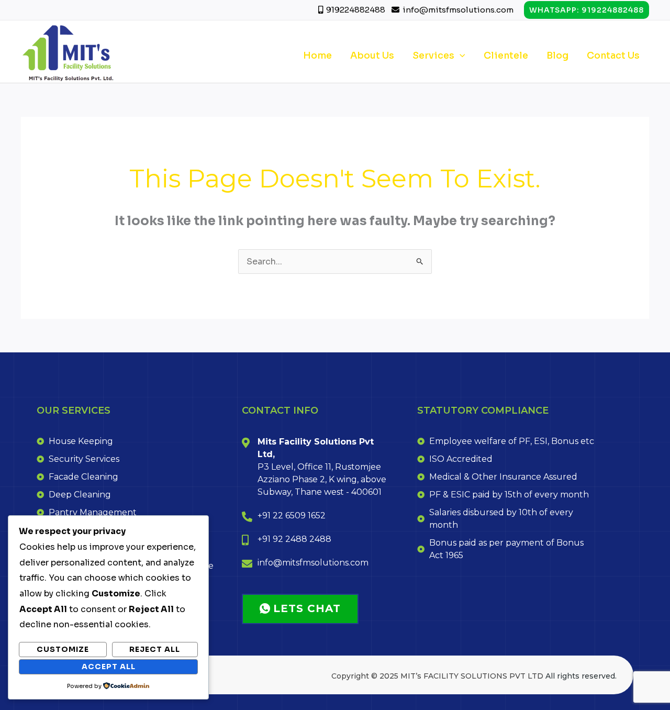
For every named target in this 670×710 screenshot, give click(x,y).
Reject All (154, 649)
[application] (459, 55)
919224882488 (356, 10)
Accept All (109, 666)
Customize (63, 649)
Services (433, 55)
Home (317, 55)
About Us (372, 55)
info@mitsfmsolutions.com (458, 10)
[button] (586, 10)
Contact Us (613, 55)
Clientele (506, 55)
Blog (557, 55)
